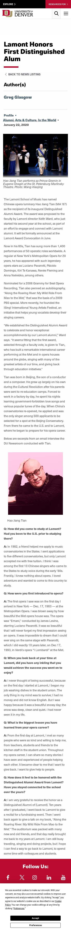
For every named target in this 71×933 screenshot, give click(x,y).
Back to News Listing (24, 74)
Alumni (8, 120)
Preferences (35, 925)
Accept (35, 918)
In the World (47, 120)
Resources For (57, 4)
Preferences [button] (19, 908)
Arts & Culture (26, 120)
